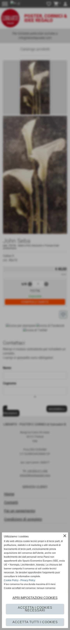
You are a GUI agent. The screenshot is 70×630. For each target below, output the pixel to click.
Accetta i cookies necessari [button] (35, 609)
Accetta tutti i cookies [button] (35, 622)
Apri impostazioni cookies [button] (35, 597)
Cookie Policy (11, 580)
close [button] (64, 535)
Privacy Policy (27, 580)
